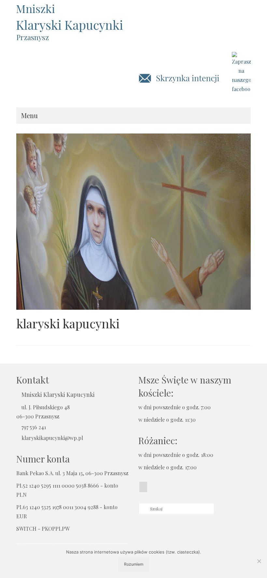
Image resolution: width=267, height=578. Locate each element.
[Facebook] (143, 487)
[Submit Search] (143, 508)
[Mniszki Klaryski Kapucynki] (133, 17)
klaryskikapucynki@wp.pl (52, 437)
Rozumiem (133, 564)
